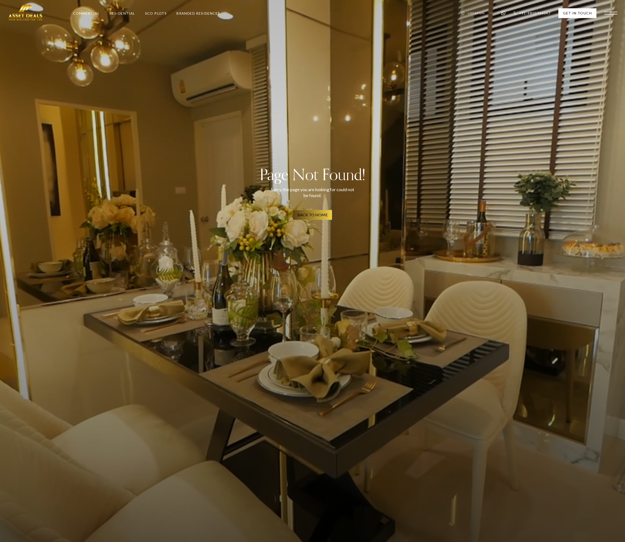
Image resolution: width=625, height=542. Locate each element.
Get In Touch (577, 13)
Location (476, 13)
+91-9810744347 (535, 13)
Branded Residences (198, 13)
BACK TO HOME (312, 214)
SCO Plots (156, 13)
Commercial (86, 13)
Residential (122, 13)
